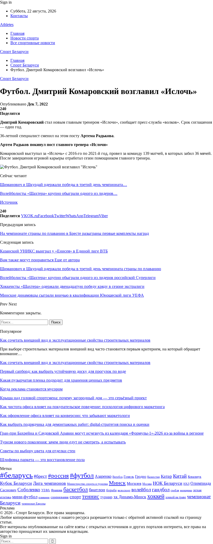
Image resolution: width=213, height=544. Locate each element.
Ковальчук (194, 476)
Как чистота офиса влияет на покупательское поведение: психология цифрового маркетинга (82, 406)
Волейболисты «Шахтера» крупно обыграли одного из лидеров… (58, 193)
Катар (166, 476)
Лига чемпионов (49, 483)
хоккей (155, 496)
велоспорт (124, 490)
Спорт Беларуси (14, 51)
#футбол (82, 475)
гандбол (161, 489)
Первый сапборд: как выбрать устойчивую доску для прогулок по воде (63, 371)
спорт (75, 496)
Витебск (117, 476)
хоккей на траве (175, 497)
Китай (180, 476)
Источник (9, 202)
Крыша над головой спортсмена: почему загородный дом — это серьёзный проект (73, 398)
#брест (40, 476)
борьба (111, 490)
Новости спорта (24, 38)
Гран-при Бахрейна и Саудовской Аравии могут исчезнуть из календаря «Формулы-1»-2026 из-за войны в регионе (102, 433)
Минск (117, 483)
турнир (106, 497)
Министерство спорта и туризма (87, 483)
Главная (17, 33)
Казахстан (153, 476)
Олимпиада (200, 483)
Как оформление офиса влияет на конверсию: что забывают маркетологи (65, 415)
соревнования (60, 497)
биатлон (97, 489)
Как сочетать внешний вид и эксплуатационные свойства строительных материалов (75, 340)
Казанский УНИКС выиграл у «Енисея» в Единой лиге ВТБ (54, 251)
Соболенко (28, 489)
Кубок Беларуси (16, 483)
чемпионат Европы (33, 503)
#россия (58, 475)
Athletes (7, 24)
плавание (44, 497)
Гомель (129, 477)
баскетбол (75, 489)
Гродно (140, 477)
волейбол (141, 489)
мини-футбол (24, 496)
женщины (186, 490)
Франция (56, 490)
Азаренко (103, 476)
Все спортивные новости (32, 43)
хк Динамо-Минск (130, 497)
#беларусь (16, 475)
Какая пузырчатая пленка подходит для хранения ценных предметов (61, 380)
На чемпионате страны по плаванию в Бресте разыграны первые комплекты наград (74, 233)
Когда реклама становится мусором (31, 389)
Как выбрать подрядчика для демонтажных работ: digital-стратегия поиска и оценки (74, 424)
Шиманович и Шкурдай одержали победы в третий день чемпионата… (63, 184)
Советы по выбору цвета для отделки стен (37, 451)
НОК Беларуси (167, 483)
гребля (175, 490)
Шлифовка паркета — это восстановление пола (42, 459)
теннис (90, 496)
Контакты (19, 16)
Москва (147, 483)
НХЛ (186, 483)
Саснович (8, 490)
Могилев (134, 483)
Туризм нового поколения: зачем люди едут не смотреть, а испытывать (63, 442)
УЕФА (45, 490)
